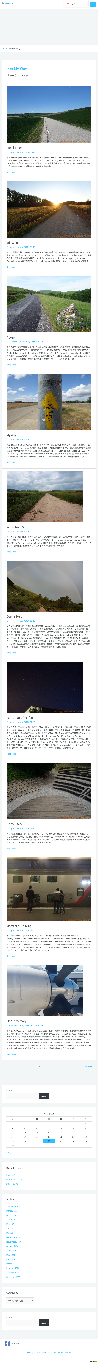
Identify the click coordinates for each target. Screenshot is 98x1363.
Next (89, 1066)
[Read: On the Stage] (49, 791)
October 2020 (12, 1246)
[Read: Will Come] (49, 209)
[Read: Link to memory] (49, 990)
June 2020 (11, 1250)
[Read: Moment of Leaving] (49, 889)
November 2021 (13, 1215)
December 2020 (13, 1237)
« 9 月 (8, 1152)
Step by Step (14, 148)
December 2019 (13, 1276)
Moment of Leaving (19, 926)
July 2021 (10, 1219)
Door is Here (14, 617)
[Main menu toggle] (93, 4)
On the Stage (15, 824)
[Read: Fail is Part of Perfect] (49, 687)
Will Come (13, 243)
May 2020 (10, 1254)
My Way (11, 435)
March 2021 (11, 1232)
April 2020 (10, 1259)
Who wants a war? (14, 1179)
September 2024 (13, 1206)
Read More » (12, 172)
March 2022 (11, 1210)
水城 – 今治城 (12, 1183)
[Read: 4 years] (49, 304)
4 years (11, 337)
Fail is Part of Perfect (20, 718)
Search (9, 1090)
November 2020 (13, 1241)
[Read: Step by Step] (49, 114)
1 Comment (12, 341)
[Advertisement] (49, 27)
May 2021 (10, 1224)
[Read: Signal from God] (49, 496)
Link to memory (16, 1021)
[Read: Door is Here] (49, 586)
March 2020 (11, 1263)
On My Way (12, 152)
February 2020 (12, 1268)
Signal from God (17, 527)
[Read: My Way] (49, 402)
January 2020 (12, 1272)
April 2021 (10, 1228)
